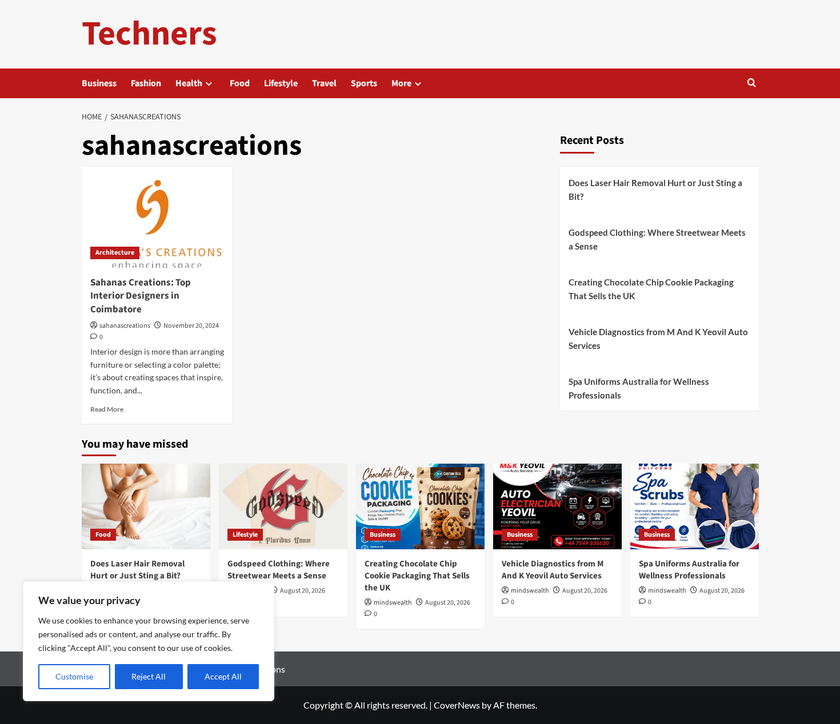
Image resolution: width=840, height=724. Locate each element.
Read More (106, 409)
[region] (148, 641)
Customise (74, 676)
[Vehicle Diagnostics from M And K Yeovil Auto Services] (557, 506)
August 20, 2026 (302, 591)
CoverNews (457, 704)
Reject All (148, 676)
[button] (752, 84)
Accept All (223, 676)
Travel (324, 83)
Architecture (114, 253)
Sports (364, 83)
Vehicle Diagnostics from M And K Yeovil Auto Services (658, 339)
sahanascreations (124, 326)
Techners (149, 34)
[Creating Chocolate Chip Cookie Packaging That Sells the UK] (420, 506)
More (401, 83)
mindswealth (393, 603)
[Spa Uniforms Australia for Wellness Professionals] (694, 506)
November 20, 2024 (191, 326)
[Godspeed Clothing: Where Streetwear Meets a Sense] (283, 506)
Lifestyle (281, 83)
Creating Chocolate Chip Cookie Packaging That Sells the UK (651, 289)
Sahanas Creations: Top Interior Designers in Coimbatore (140, 296)
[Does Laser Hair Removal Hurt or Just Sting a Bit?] (146, 506)
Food (240, 83)
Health (188, 83)
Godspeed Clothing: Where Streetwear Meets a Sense (657, 239)
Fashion (146, 83)
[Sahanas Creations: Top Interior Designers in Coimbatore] (157, 217)
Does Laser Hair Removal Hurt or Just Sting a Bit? (655, 190)
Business (99, 83)
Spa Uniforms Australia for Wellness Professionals (639, 388)
